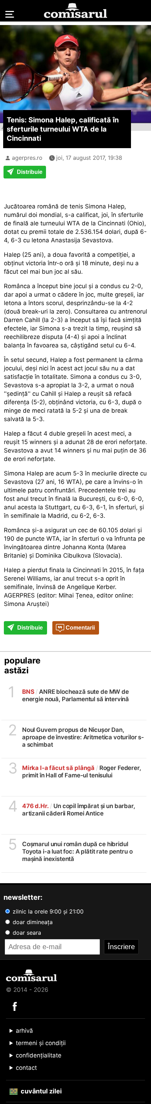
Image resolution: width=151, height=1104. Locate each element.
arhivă (24, 1030)
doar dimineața (32, 922)
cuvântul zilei (40, 1091)
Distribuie (28, 172)
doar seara (26, 932)
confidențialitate (38, 1055)
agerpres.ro (27, 157)
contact (26, 1067)
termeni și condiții (41, 1043)
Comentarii (79, 628)
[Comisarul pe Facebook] (15, 1006)
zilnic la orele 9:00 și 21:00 (47, 911)
